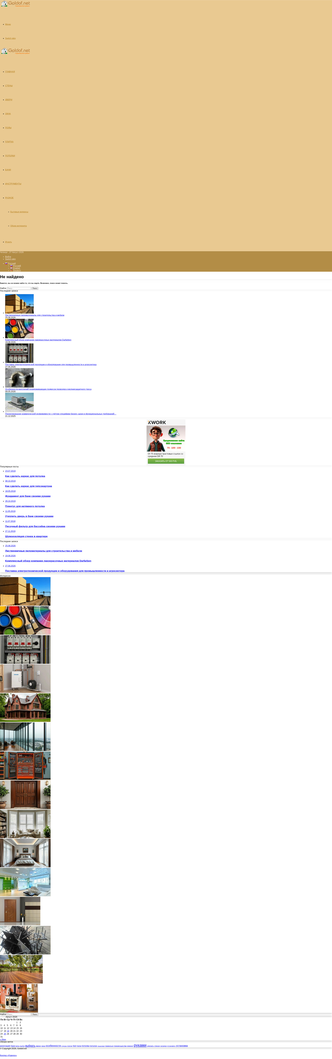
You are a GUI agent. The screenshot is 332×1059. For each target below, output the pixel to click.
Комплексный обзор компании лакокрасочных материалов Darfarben (38, 340)
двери (38, 1046)
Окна (8, 114)
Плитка (9, 142)
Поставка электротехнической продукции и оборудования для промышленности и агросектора (50, 364)
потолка (85, 1046)
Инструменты (13, 184)
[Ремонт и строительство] (15, 8)
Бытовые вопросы (19, 212)
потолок (93, 1046)
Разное (9, 198)
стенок (157, 1046)
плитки (69, 1046)
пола (79, 1046)
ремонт (130, 1046)
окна (43, 1046)
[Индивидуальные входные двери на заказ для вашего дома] (20, 925)
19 (8, 1031)
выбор (22, 1046)
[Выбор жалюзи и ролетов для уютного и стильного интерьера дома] (25, 837)
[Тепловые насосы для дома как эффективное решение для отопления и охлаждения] (25, 692)
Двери (8, 100)
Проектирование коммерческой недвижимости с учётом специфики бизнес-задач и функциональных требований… (60, 414)
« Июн (3, 1039)
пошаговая (101, 1046)
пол (74, 1045)
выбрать (30, 1045)
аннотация (5, 1046)
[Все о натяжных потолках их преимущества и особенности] (25, 866)
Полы (8, 128)
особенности (53, 1045)
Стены (9, 86)
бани (13, 1046)
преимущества (120, 1046)
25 (5, 1034)
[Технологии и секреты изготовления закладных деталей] (25, 954)
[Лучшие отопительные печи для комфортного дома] (19, 1012)
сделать (150, 1046)
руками (140, 1045)
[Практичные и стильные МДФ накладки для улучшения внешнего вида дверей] (25, 808)
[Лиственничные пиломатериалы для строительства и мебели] (19, 313)
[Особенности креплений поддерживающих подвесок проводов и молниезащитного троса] (19, 387)
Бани (8, 170)
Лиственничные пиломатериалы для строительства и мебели (34, 315)
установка (182, 1045)
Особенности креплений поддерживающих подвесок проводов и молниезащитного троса (48, 389)
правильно (109, 1046)
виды (18, 1046)
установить (171, 1046)
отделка (64, 1046)
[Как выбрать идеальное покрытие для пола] (21, 983)
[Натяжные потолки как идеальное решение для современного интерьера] (25, 895)
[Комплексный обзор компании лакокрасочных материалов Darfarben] (19, 337)
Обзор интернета (18, 226)
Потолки (10, 156)
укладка (163, 1046)
